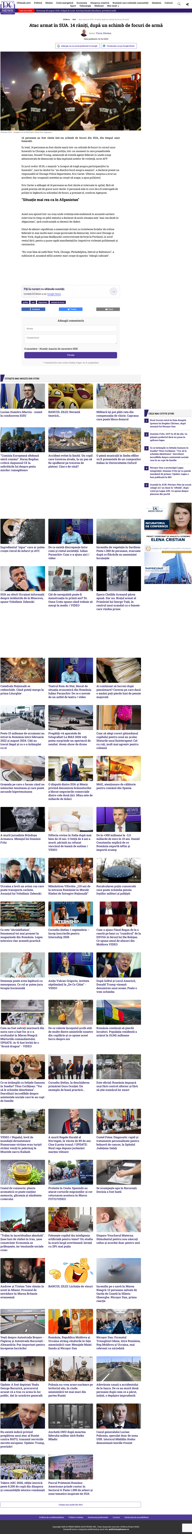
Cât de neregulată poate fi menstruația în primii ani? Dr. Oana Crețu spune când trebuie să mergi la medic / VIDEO (70, 600)
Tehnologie (85, 5)
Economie (82, 2)
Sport (73, 5)
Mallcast (99, 5)
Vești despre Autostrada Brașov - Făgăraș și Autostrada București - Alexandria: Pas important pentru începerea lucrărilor (22, 1342)
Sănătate (156, 2)
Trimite (70, 355)
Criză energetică (64, 2)
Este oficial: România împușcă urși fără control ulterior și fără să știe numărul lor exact (117, 1086)
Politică (38, 2)
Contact (116, 1517)
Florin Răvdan (103, 33)
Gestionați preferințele (98, 1517)
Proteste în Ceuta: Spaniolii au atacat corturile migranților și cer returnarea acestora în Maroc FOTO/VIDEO (70, 1193)
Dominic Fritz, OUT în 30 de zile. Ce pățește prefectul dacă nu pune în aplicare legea (168, 437)
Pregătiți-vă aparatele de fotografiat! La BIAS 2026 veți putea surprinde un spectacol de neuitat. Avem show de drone (69, 738)
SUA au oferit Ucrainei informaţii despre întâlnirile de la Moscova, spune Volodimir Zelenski (22, 598)
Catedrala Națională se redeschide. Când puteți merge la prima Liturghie (22, 689)
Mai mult (113, 5)
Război (49, 2)
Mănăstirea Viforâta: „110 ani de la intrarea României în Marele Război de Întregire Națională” (69, 889)
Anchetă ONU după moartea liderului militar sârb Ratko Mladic (67, 1435)
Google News (54, 294)
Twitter (73, 309)
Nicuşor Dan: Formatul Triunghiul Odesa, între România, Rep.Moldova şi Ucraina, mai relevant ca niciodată (118, 1342)
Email (110, 309)
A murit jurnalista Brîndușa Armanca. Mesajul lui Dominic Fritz (20, 838)
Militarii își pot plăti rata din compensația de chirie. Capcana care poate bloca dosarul (117, 415)
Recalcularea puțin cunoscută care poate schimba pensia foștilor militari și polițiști (116, 889)
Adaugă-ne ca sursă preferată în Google (79, 46)
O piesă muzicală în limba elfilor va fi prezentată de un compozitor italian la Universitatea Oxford (118, 459)
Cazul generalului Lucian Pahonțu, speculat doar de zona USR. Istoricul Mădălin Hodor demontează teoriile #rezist (117, 1437)
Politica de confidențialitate (51, 1517)
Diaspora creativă (99, 2)
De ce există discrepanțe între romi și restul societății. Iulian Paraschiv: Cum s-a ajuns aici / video (68, 552)
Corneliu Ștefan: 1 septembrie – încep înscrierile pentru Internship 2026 (68, 933)
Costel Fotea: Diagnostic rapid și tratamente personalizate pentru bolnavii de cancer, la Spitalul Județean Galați (117, 1142)
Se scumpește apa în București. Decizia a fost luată (116, 1189)
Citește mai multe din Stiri (71, 1504)
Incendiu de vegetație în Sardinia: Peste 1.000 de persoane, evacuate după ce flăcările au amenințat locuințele (118, 552)
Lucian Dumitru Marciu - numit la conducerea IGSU (21, 413)
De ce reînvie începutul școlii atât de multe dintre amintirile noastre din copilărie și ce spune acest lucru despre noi (70, 1033)
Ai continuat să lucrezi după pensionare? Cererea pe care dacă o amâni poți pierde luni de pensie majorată (118, 691)
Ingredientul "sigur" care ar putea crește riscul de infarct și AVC (22, 549)
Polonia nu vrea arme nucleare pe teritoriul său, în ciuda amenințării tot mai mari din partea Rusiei (70, 1390)
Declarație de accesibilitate (137, 1517)
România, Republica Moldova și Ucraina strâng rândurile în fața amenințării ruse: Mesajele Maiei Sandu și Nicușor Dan (70, 1342)
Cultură (169, 2)
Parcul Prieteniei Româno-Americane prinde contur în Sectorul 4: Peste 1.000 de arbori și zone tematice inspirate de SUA (70, 1488)
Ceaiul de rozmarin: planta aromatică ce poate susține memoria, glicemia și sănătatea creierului (21, 1193)
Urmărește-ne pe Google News (121, 46)
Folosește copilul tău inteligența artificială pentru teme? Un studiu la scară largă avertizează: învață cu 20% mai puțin (70, 1241)
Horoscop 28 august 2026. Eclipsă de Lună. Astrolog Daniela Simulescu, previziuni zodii (76, 10)
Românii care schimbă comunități (130, 2)
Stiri (74, 19)
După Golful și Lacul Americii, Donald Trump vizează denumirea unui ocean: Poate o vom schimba (116, 986)
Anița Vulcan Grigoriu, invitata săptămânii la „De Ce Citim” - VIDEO (68, 984)
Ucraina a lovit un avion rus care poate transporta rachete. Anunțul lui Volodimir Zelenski (22, 889)
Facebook (35, 309)
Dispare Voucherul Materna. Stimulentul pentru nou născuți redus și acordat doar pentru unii (118, 1239)
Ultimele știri (24, 2)
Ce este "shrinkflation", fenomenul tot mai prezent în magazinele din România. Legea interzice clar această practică (21, 935)
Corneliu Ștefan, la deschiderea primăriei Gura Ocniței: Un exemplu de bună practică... (68, 1086)
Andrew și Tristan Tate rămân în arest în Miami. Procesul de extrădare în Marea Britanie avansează (22, 1291)
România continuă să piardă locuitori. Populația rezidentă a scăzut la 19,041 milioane (116, 1031)
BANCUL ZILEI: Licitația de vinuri (70, 1286)
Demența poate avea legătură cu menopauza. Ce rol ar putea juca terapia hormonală (21, 984)
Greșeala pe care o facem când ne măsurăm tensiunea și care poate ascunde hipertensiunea (22, 787)
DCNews (7, 7)
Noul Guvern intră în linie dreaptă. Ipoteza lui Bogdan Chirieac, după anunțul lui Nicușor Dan (168, 423)
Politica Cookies (76, 1517)
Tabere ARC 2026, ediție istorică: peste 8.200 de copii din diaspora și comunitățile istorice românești (22, 1486)
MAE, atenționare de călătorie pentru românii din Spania (116, 786)
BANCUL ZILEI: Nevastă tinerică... (64, 413)
